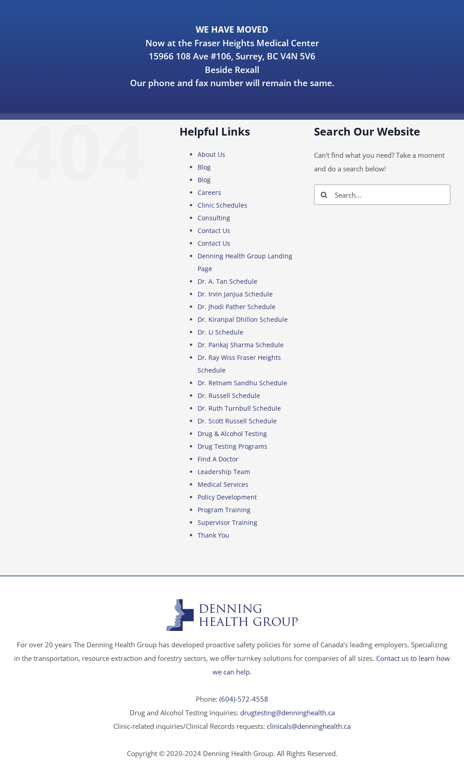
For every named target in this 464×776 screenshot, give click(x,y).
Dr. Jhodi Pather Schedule (237, 306)
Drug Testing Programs (232, 446)
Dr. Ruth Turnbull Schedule (239, 408)
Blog (204, 167)
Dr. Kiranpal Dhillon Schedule (243, 319)
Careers (209, 192)
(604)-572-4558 (243, 698)
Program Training (224, 509)
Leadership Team (224, 471)
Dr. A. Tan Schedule (227, 281)
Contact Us (214, 230)
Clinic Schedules (222, 205)
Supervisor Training (227, 522)
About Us (211, 154)
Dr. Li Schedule (220, 332)
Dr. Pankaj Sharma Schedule (241, 344)
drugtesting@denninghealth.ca (287, 712)
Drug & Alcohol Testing (232, 433)
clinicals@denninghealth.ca (309, 726)
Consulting (214, 217)
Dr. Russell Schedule (229, 395)
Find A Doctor (218, 459)
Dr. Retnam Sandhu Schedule (242, 382)
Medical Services (223, 484)
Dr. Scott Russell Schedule (237, 421)
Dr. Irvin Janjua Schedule (235, 294)
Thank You (213, 535)
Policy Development (227, 497)
